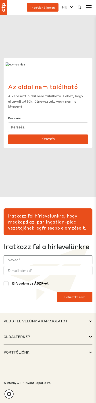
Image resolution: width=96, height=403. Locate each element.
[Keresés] (79, 7)
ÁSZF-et (41, 283)
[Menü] (89, 7)
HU (64, 7)
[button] (9, 394)
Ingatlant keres (42, 7)
